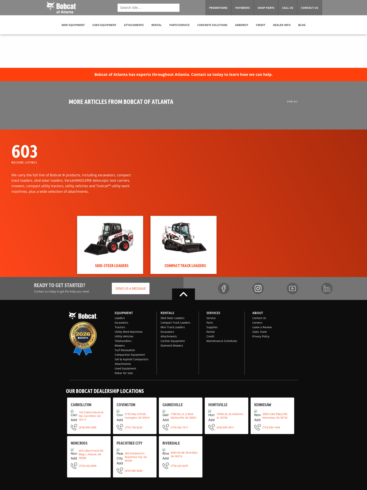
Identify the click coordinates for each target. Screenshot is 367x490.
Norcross (79, 443)
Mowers (120, 345)
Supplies (212, 327)
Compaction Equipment (130, 354)
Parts (209, 322)
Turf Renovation (125, 350)
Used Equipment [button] (104, 25)
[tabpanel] (110, 245)
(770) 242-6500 (88, 465)
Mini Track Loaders (173, 327)
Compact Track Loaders (175, 322)
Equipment (124, 313)
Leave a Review (262, 327)
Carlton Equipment (173, 341)
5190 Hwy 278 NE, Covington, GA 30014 (137, 415)
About (257, 313)
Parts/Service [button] (179, 25)
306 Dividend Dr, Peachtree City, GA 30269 (136, 456)
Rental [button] (156, 25)
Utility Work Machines (129, 332)
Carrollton (81, 404)
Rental (210, 332)
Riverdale (171, 443)
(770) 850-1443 (271, 427)
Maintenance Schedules (221, 341)
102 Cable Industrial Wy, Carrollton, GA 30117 (91, 416)
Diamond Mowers (172, 345)
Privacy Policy (260, 336)
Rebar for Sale (124, 373)
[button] (61, 7)
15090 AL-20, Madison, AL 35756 (230, 415)
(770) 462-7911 (179, 427)
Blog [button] (301, 25)
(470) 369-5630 (133, 470)
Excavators (121, 322)
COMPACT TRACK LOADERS (185, 265)
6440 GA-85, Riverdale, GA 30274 (184, 454)
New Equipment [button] (73, 25)
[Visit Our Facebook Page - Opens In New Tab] (223, 288)
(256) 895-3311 (225, 427)
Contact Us (259, 318)
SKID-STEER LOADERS (112, 265)
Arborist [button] (241, 25)
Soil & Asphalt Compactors (132, 359)
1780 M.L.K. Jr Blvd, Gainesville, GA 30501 (184, 415)
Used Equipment (125, 368)
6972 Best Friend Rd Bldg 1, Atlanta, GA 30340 (91, 454)
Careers (257, 322)
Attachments (123, 364)
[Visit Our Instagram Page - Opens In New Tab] (258, 288)
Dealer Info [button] (282, 25)
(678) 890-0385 (88, 427)
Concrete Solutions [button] (212, 25)
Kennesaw (262, 404)
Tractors (120, 327)
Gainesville (172, 404)
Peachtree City (129, 443)
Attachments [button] (134, 25)
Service (211, 318)
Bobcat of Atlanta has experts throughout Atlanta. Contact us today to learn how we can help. (183, 74)
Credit (210, 336)
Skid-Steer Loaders (172, 318)
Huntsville (217, 404)
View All (292, 101)
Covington (126, 404)
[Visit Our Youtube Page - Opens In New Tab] (292, 288)
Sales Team (259, 332)
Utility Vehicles (124, 336)
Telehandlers (123, 341)
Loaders (120, 318)
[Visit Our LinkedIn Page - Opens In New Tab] (327, 288)
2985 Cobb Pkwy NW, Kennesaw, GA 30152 (275, 415)
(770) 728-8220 (133, 427)
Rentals (167, 313)
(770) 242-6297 (179, 465)
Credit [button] (260, 25)
